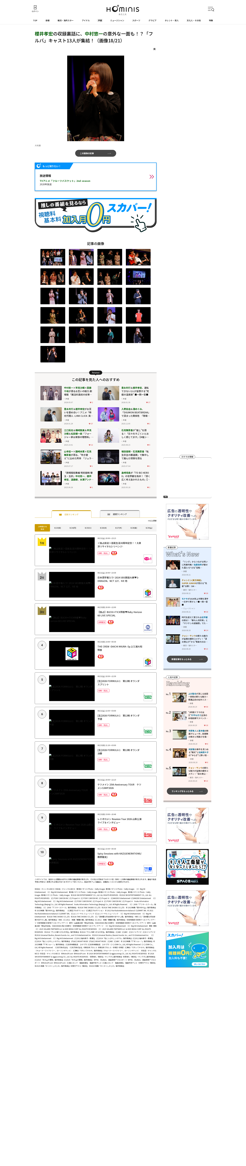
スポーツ (136, 20)
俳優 (48, 20)
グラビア (152, 20)
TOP (35, 20)
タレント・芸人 (172, 20)
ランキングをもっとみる (182, 791)
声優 (100, 20)
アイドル (86, 20)
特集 (211, 20)
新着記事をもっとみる (181, 659)
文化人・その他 (194, 20)
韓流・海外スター (66, 20)
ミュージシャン (117, 20)
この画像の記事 (87, 153)
